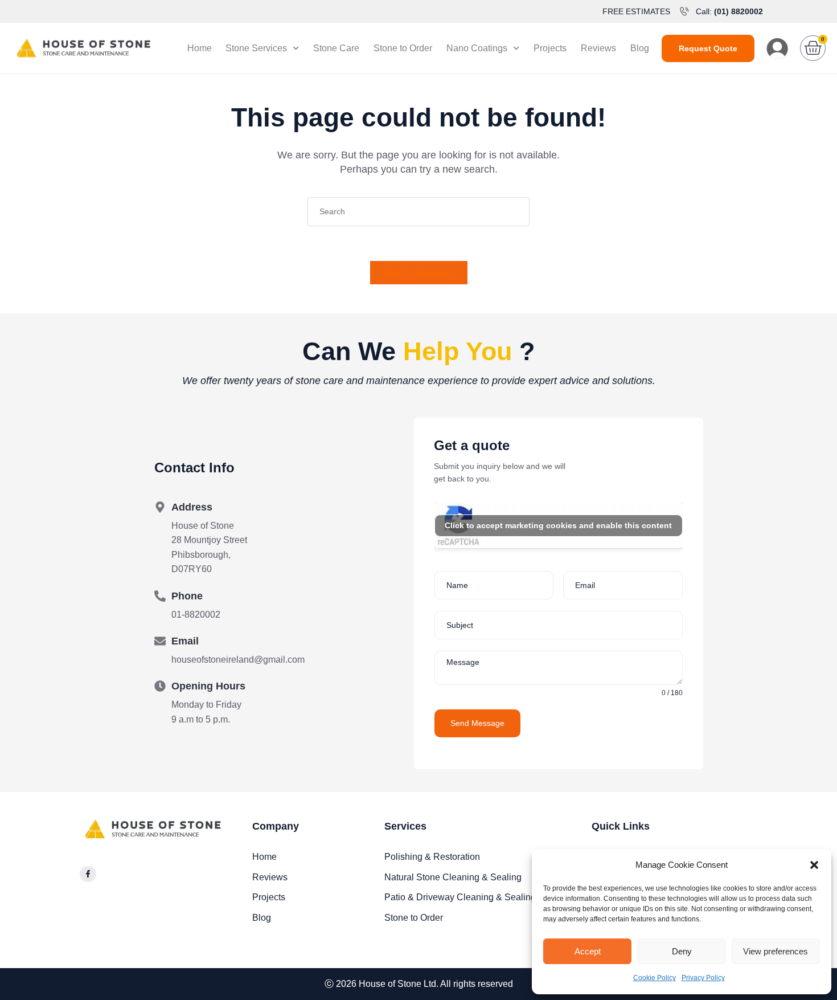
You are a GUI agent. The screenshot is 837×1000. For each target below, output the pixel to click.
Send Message (477, 723)
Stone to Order (403, 48)
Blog (639, 48)
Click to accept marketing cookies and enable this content (558, 525)
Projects (550, 48)
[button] (814, 865)
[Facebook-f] (88, 874)
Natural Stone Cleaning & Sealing (453, 877)
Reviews (598, 48)
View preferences (775, 951)
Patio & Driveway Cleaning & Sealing (460, 897)
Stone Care (336, 48)
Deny (682, 951)
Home (199, 48)
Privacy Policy (703, 978)
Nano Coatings (476, 48)
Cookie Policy (654, 978)
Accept (588, 951)
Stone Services (256, 48)
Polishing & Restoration (432, 857)
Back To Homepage (419, 272)
